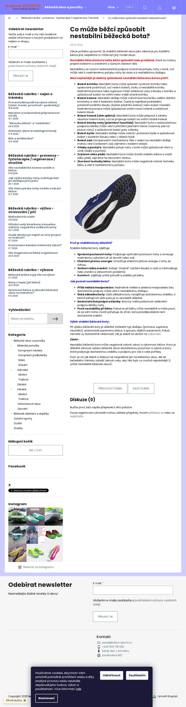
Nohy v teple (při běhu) (24, 282)
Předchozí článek (110, 388)
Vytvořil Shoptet (167, 696)
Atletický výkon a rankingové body (32, 131)
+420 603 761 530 (113, 647)
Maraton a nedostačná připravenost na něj (34, 114)
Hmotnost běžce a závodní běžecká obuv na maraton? (33, 291)
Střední (22, 365)
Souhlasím (137, 675)
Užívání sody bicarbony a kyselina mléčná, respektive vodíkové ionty (32, 226)
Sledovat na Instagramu (38, 567)
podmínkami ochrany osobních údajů (32, 66)
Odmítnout (111, 675)
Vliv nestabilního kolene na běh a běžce (31, 169)
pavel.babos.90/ (112, 655)
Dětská (21, 384)
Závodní (22, 409)
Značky (18, 428)
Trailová (23, 379)
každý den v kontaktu (115, 651)
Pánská (21, 389)
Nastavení (46, 698)
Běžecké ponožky (28, 345)
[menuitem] (65, 7)
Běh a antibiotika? (20, 138)
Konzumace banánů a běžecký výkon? (35, 245)
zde (78, 689)
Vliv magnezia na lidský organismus (33, 253)
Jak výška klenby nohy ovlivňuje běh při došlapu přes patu (33, 179)
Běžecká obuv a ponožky (29, 341)
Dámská (22, 370)
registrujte (76, 416)
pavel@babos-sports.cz (117, 642)
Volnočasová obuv (29, 404)
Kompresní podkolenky (32, 355)
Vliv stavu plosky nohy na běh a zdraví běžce (34, 190)
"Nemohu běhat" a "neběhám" (29, 123)
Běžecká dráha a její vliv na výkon (31, 275)
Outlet (18, 423)
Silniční (22, 374)
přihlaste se (156, 413)
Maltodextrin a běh (21, 216)
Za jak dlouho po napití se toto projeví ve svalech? (34, 236)
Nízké (21, 360)
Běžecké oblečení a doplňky (31, 413)
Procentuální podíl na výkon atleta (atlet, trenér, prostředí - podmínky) (34, 104)
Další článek (141, 388)
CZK (129, 7)
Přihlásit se (20, 76)
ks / (35, 450)
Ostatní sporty (23, 418)
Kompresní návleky (30, 350)
